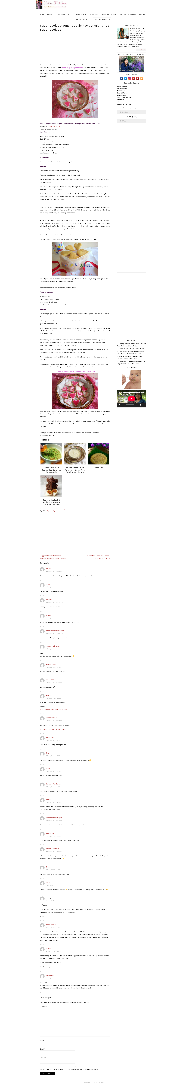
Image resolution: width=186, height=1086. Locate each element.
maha (48, 584)
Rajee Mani (50, 737)
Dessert (58, 509)
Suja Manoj (50, 680)
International (121, 102)
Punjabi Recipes (122, 88)
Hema (48, 615)
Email (42, 1049)
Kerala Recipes (122, 86)
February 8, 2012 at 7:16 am (54, 836)
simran (48, 799)
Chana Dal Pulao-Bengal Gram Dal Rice (131, 348)
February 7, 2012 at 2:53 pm (54, 698)
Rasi (47, 753)
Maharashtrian (121, 95)
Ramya (48, 867)
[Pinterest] (137, 78)
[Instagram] (129, 78)
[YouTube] (133, 78)
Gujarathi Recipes (122, 93)
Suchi (48, 882)
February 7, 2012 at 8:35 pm (54, 756)
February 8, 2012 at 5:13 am (54, 820)
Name (42, 1040)
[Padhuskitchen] (51, 10)
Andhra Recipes (122, 91)
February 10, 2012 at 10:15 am (54, 885)
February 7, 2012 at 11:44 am (54, 618)
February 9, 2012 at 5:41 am (54, 851)
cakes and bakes (51, 509)
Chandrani (50, 833)
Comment (44, 1006)
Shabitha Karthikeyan (54, 818)
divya (48, 768)
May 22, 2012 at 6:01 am (53, 927)
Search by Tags (131, 117)
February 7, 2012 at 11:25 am (54, 602)
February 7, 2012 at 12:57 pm (54, 633)
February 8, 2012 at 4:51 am (54, 802)
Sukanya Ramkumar (53, 784)
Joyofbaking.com (54, 126)
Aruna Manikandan (53, 646)
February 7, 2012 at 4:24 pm (54, 720)
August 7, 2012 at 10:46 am (54, 951)
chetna (48, 948)
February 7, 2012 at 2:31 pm (54, 682)
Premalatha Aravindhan (55, 630)
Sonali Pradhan (51, 718)
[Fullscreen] (144, 405)
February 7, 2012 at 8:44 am (54, 571)
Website (43, 1058)
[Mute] (140, 405)
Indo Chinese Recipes (124, 104)
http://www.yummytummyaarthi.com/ (53, 709)
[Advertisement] (116, 4)
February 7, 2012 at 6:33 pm (54, 740)
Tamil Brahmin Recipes (124, 97)
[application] (131, 398)
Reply (42, 580)
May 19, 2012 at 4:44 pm (53, 901)
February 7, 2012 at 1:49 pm (54, 667)
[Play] (120, 405)
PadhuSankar (51, 924)
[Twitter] (125, 78)
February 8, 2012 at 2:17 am (54, 771)
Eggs (48, 511)
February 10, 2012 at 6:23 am (54, 869)
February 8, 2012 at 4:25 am (54, 787)
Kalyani (49, 600)
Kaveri (48, 569)
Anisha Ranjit (51, 664)
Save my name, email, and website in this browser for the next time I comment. (69, 1069)
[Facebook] (121, 78)
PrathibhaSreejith (52, 849)
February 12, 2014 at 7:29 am (54, 978)
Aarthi (48, 695)
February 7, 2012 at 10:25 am (54, 587)
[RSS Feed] (141, 78)
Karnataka (120, 99)
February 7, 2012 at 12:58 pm (54, 649)
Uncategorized (64, 509)
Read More (141, 50)
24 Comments (64, 33)
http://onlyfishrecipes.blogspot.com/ (53, 729)
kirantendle (50, 975)
